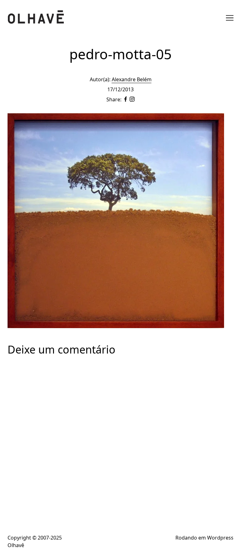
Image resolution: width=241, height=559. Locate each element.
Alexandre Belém (132, 79)
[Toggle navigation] (229, 18)
